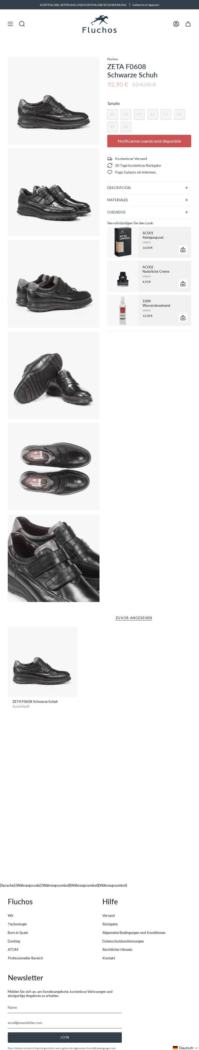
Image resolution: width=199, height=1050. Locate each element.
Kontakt (108, 958)
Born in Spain (18, 933)
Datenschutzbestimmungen (123, 941)
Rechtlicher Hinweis (117, 949)
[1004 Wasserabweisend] (122, 310)
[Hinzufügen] (183, 249)
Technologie (17, 924)
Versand (108, 915)
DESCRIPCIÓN (119, 188)
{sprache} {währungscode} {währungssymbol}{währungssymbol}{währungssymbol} (63, 885)
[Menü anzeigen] (10, 23)
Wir (10, 915)
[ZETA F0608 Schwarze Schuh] (42, 662)
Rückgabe (110, 924)
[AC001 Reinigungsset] (122, 242)
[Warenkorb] (188, 23)
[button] (185, 1048)
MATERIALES (117, 200)
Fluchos (112, 59)
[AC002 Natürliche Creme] (122, 276)
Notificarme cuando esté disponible (149, 140)
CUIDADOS (116, 212)
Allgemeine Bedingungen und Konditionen (134, 933)
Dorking (14, 941)
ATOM (13, 949)
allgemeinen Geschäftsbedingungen (92, 1048)
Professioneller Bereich (25, 958)
